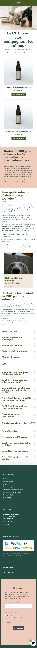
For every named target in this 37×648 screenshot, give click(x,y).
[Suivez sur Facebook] (4, 572)
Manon (10, 283)
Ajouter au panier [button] (18, 94)
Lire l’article (9, 287)
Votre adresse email (11, 602)
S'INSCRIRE (18, 628)
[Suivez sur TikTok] (12, 572)
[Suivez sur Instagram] (8, 572)
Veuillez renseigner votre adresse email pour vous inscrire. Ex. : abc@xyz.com (17, 611)
